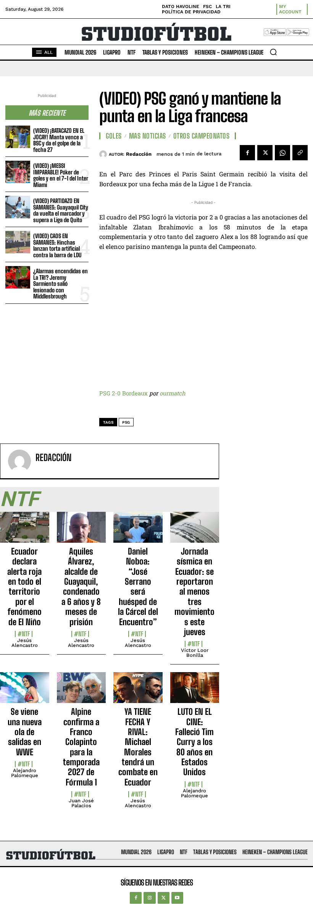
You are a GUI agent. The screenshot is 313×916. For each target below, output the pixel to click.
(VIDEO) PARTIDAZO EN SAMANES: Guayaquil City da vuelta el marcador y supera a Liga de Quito (60, 210)
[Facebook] (247, 152)
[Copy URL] (300, 152)
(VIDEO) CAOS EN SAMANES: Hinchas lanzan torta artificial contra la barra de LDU (57, 245)
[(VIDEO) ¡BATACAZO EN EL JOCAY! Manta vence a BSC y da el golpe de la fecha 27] (17, 137)
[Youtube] (177, 898)
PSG (126, 422)
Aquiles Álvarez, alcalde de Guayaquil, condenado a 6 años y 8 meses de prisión (81, 586)
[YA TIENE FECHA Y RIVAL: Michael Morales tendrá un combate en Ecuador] (138, 691)
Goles (114, 135)
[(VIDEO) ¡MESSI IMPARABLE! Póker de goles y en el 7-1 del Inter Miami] (17, 172)
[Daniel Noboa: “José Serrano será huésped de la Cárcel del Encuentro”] (138, 531)
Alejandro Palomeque (24, 773)
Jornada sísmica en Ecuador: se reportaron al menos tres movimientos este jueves (194, 591)
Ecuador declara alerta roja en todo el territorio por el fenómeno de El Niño (24, 586)
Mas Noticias (147, 135)
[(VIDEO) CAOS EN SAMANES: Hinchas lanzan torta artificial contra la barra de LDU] (17, 242)
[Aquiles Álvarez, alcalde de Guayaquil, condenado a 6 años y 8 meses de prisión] (81, 531)
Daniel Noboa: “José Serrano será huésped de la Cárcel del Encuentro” (138, 586)
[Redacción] (104, 154)
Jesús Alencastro (24, 642)
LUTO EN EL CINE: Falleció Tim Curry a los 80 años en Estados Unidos (194, 741)
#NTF (24, 634)
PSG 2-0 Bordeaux (123, 393)
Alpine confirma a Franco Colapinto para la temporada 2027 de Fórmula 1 (81, 746)
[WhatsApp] (282, 152)
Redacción (139, 154)
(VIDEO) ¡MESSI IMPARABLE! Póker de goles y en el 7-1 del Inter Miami (60, 175)
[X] (265, 152)
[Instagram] (149, 898)
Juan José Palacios (81, 803)
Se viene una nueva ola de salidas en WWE (25, 731)
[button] (273, 52)
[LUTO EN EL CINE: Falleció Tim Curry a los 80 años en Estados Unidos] (194, 691)
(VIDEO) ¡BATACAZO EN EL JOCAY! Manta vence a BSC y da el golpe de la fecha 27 (58, 140)
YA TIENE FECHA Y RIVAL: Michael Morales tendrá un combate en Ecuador (138, 746)
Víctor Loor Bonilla (194, 652)
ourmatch (173, 393)
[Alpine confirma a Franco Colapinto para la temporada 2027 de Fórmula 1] (81, 691)
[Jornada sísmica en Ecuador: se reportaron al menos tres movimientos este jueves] (194, 531)
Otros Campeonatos (201, 135)
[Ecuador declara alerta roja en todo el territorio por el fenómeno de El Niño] (24, 531)
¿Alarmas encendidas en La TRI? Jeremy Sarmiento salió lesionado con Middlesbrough (60, 284)
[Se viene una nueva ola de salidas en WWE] (24, 691)
